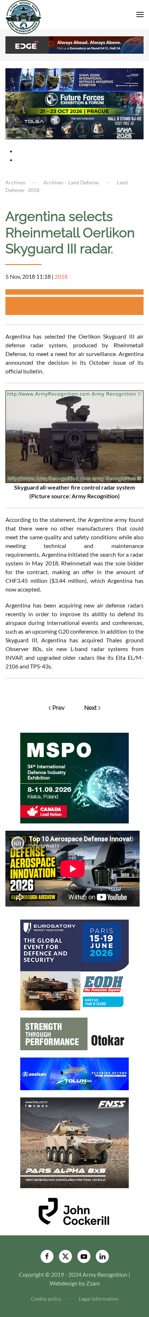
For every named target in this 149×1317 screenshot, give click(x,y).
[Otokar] (74, 1033)
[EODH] (74, 964)
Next (90, 707)
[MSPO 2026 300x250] (74, 777)
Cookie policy (46, 1299)
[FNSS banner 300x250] (74, 1141)
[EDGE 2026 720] (74, 44)
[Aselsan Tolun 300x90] (74, 1072)
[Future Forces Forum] (74, 102)
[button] (140, 14)
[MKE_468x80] (74, 126)
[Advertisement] (77, 306)
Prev (58, 707)
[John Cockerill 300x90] (74, 1210)
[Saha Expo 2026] (74, 78)
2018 (61, 276)
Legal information (99, 1299)
